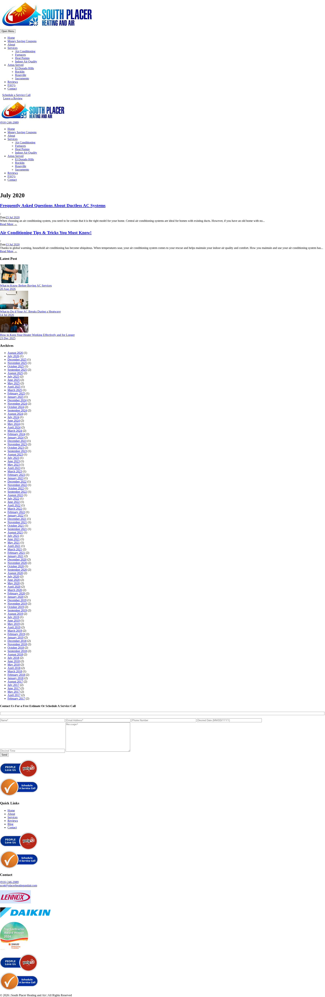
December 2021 (17, 518)
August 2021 (15, 532)
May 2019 (14, 624)
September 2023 (17, 451)
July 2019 (13, 617)
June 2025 (14, 379)
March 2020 (15, 590)
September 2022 (17, 491)
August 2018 (15, 654)
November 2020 (17, 562)
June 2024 (14, 420)
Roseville (20, 75)
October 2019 (16, 607)
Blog (10, 824)
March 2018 (15, 671)
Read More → (8, 224)
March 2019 (15, 630)
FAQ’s (11, 85)
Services (12, 48)
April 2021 (14, 546)
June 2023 (14, 461)
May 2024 (14, 424)
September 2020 (17, 569)
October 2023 (16, 447)
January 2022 (16, 515)
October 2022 (16, 488)
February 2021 (16, 552)
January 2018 (16, 678)
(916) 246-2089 (9, 122)
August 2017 (15, 681)
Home (11, 37)
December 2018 (17, 640)
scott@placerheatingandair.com (18, 885)
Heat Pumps (22, 58)
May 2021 (14, 542)
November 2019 (17, 603)
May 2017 (14, 691)
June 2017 (14, 688)
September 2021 (17, 529)
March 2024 (15, 430)
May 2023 (14, 464)
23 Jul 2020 (13, 217)
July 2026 (13, 356)
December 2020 (17, 559)
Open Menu (8, 31)
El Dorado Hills (24, 68)
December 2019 (17, 600)
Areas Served (16, 64)
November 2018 (17, 644)
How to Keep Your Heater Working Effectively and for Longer (37, 334)
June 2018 (14, 661)
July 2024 (13, 417)
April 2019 (14, 627)
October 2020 (16, 566)
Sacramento (22, 78)
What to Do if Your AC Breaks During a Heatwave (30, 311)
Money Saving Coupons (22, 41)
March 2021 (15, 549)
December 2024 (17, 400)
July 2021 (13, 535)
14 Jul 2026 (7, 315)
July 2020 (13, 576)
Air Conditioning (25, 51)
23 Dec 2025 (7, 338)
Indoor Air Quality (26, 61)
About (11, 44)
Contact (12, 88)
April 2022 (14, 505)
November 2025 (17, 363)
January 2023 (16, 478)
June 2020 (14, 579)
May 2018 (14, 664)
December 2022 (17, 481)
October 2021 (16, 525)
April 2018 (14, 668)
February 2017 (16, 698)
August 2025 (15, 373)
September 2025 (17, 369)
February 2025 (16, 393)
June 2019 (14, 620)
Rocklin (19, 71)
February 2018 (16, 674)
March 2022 (15, 508)
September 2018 (17, 651)
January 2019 (16, 637)
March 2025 (15, 390)
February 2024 (16, 434)
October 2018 (16, 647)
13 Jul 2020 (13, 244)
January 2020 (16, 596)
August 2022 (15, 495)
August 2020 (15, 573)
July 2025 (13, 376)
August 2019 (15, 613)
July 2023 (13, 457)
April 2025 (14, 386)
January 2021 (16, 556)
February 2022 (16, 512)
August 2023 (15, 454)
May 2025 (14, 383)
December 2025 (17, 359)
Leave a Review (13, 98)
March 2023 (15, 471)
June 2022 (14, 501)
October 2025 (16, 366)
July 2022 (13, 498)
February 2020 (16, 593)
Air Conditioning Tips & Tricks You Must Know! (46, 232)
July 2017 (13, 685)
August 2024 (15, 413)
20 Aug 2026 (8, 289)
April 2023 (14, 468)
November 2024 (17, 403)
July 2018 (13, 657)
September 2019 (17, 610)
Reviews (13, 81)
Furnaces (20, 54)
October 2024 (16, 407)
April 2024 (14, 427)
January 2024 (16, 437)
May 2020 (14, 583)
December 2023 (17, 440)
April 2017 (14, 695)
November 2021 (17, 522)
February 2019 (16, 634)
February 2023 (16, 474)
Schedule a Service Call (16, 95)
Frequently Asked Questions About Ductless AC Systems (53, 205)
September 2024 (17, 410)
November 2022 (17, 485)
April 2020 (14, 586)
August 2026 (15, 352)
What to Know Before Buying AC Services (26, 285)
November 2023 (17, 444)
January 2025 (16, 396)
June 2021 (14, 539)
